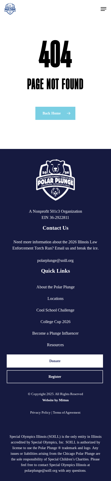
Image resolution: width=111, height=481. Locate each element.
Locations (55, 298)
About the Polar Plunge (55, 287)
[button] (103, 9)
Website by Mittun (55, 400)
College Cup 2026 (55, 321)
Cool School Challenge (55, 310)
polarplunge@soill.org (55, 260)
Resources (55, 345)
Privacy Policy (40, 412)
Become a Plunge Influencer (55, 333)
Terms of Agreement (67, 412)
